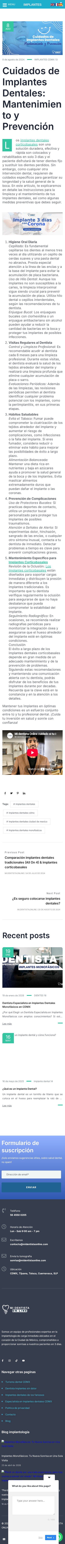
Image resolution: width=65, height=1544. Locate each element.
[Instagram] (9, 1360)
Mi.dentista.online (14, 873)
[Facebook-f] (2, 1360)
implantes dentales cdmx (22, 812)
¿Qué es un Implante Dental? (19, 1088)
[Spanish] (61, 4)
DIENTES (40, 995)
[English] (52, 4)
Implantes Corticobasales (28, 562)
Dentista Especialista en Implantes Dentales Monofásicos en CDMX (28, 1004)
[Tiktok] (16, 1360)
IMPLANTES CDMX (46, 59)
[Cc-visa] (4, 1539)
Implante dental (43, 1081)
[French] (56, 4)
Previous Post (14, 852)
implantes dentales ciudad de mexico (28, 821)
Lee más (7, 1023)
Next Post (53, 893)
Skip (40, 1537)
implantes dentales (25, 804)
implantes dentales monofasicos (25, 830)
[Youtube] (23, 1360)
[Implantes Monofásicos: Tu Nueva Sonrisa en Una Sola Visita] (32, 1446)
